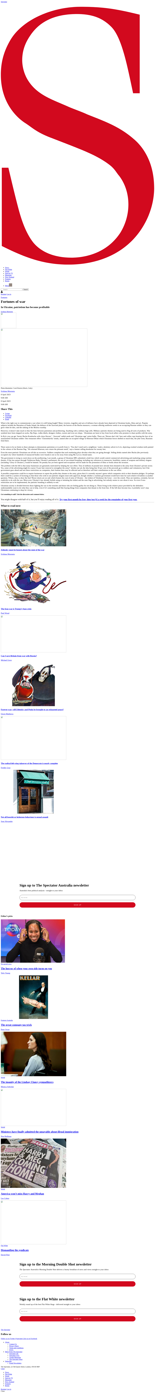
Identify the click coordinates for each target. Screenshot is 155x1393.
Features (4, 297)
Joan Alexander (7, 821)
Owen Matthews (7, 714)
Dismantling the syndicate (15, 1250)
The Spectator (5, 1330)
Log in (9, 294)
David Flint (5, 1255)
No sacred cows (6, 964)
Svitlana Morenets (7, 312)
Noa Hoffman (6, 1136)
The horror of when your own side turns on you (26, 968)
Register (3, 294)
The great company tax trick (16, 1024)
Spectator (4, 2)
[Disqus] (77, 850)
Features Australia (7, 1020)
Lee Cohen (5, 1198)
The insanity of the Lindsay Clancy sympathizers (27, 1082)
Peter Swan (5, 1029)
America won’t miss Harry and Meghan (22, 1193)
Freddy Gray (6, 768)
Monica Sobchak (7, 1087)
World (3, 1077)
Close (3, 1369)
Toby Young (5, 973)
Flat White (4, 1246)
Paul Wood (5, 613)
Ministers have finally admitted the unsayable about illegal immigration (39, 1131)
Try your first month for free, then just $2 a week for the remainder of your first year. (98, 499)
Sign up (77, 905)
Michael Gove (6, 660)
